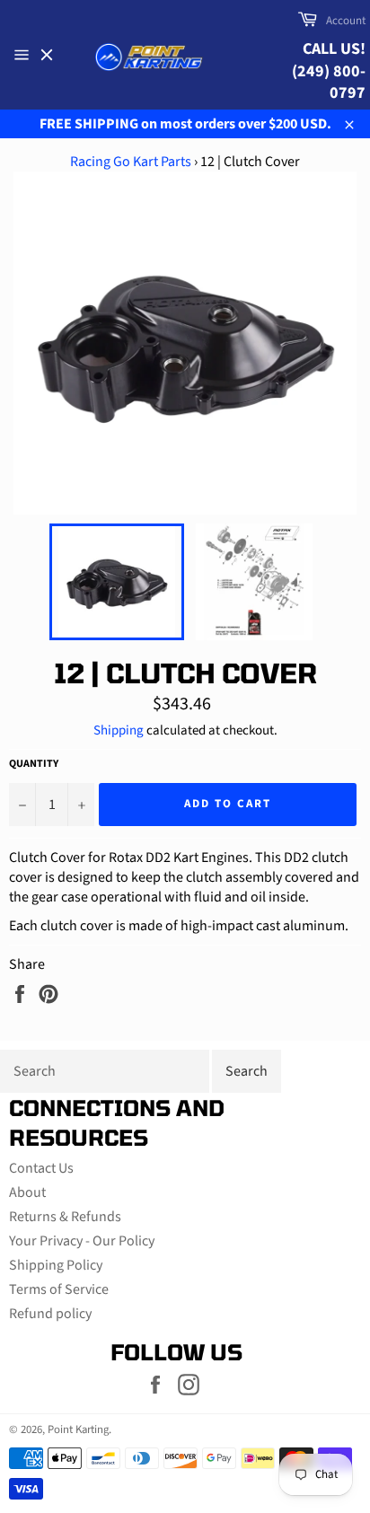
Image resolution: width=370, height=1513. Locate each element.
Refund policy (50, 1314)
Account (346, 21)
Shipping (118, 730)
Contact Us (41, 1168)
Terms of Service (59, 1289)
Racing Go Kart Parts (130, 162)
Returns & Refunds (65, 1217)
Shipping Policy (55, 1265)
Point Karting (78, 1429)
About (27, 1192)
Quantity (33, 764)
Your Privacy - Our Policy (81, 1241)
